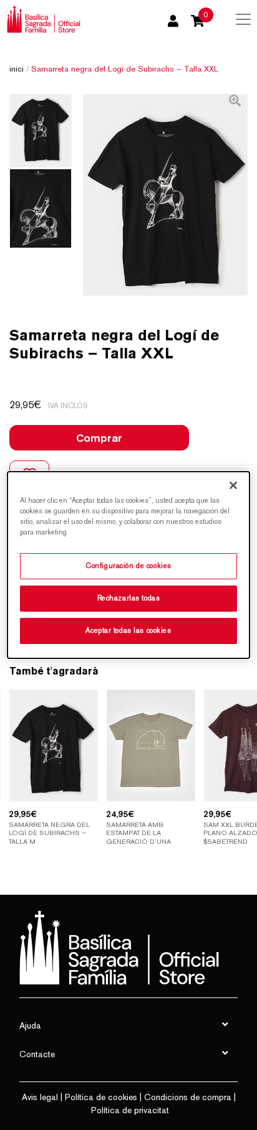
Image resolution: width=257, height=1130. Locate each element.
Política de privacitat (130, 1110)
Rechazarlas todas (128, 598)
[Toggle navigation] (243, 19)
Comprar (99, 437)
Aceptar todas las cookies (128, 630)
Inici (16, 68)
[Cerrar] (233, 485)
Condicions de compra (187, 1097)
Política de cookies (101, 1097)
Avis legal (40, 1097)
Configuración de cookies (128, 565)
